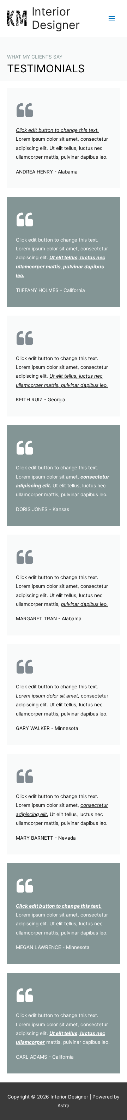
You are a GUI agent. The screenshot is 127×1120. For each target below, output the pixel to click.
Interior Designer (56, 18)
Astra (63, 1105)
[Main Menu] (112, 18)
